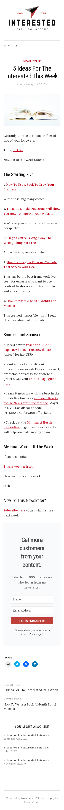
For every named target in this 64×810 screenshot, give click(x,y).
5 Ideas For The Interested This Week (31, 690)
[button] (32, 110)
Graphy (50, 798)
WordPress (27, 798)
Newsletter (32, 61)
